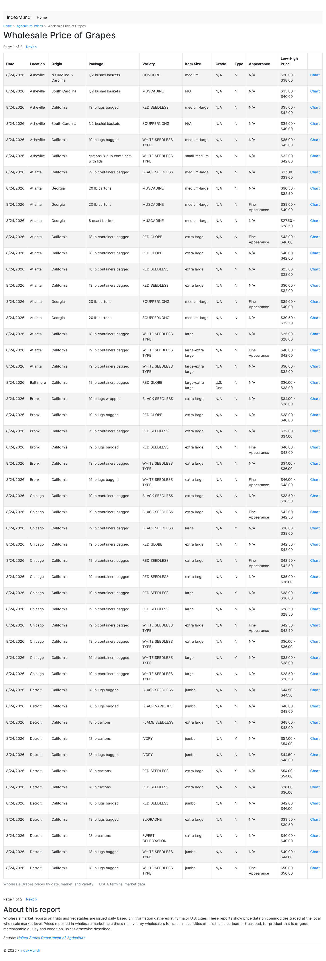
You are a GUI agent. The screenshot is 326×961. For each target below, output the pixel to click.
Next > (31, 47)
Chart (315, 75)
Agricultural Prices (30, 26)
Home (42, 17)
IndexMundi (19, 17)
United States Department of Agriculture (51, 938)
